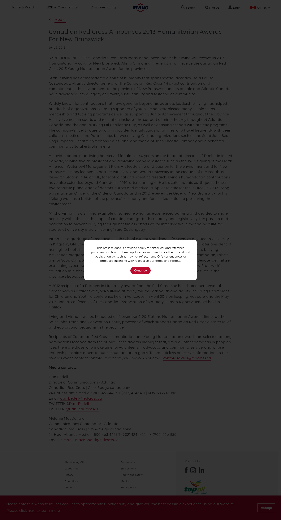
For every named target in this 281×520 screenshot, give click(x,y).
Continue (140, 270)
